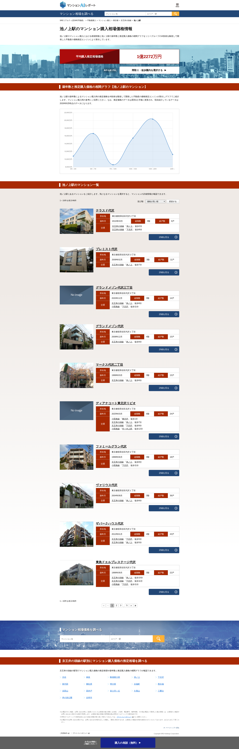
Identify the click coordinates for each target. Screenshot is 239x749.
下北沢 (129, 229)
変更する (173, 201)
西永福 (161, 684)
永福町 (137, 684)
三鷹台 (161, 691)
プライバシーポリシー (124, 717)
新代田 (65, 684)
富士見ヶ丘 (115, 691)
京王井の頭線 (118, 226)
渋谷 (64, 677)
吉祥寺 (89, 698)
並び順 (140, 201)
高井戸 (89, 691)
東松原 (89, 684)
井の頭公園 (67, 698)
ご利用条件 (63, 733)
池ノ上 (129, 226)
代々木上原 (127, 429)
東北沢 (125, 419)
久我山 (137, 691)
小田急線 (116, 307)
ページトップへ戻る (172, 728)
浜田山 (65, 691)
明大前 (113, 684)
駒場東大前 (115, 677)
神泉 (88, 677)
